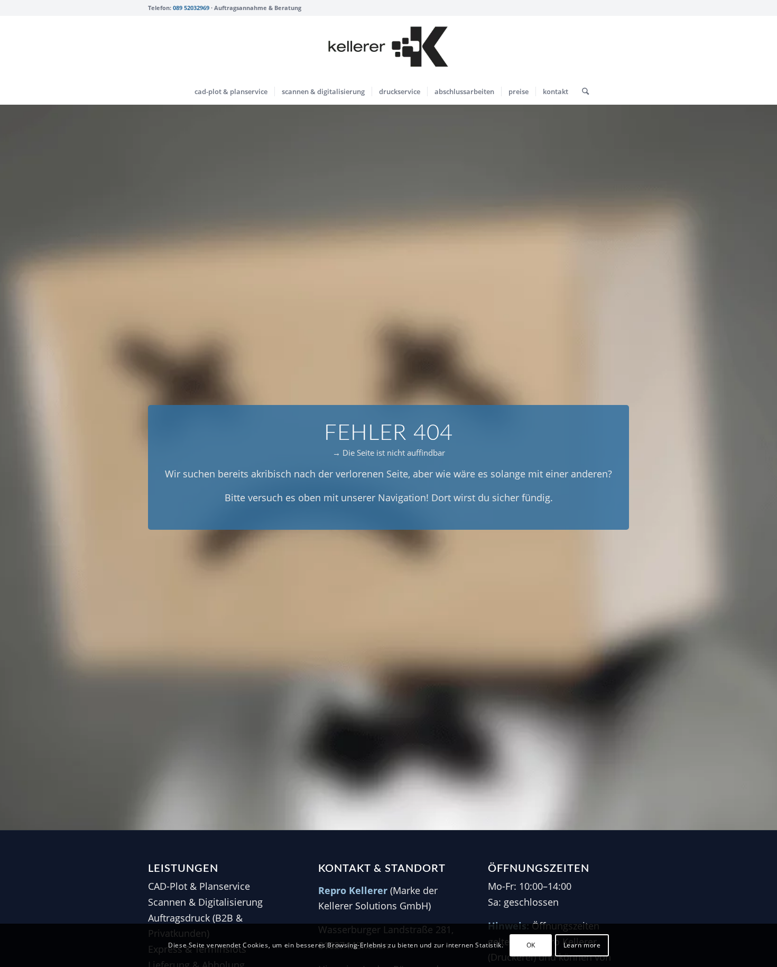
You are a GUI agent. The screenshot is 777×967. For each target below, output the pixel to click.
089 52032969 (191, 8)
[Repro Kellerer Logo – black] (388, 47)
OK (530, 945)
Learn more (582, 945)
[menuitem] (231, 91)
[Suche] (582, 91)
